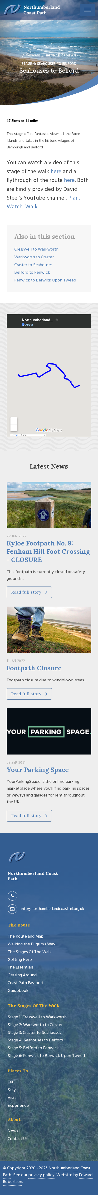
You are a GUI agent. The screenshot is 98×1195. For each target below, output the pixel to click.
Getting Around (22, 975)
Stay (12, 1090)
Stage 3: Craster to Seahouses (34, 1032)
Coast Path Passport (26, 983)
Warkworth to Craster (34, 257)
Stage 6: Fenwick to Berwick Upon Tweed (46, 1055)
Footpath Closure (34, 668)
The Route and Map (26, 936)
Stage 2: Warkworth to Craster (35, 1025)
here (56, 171)
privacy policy (41, 1175)
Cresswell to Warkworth (36, 249)
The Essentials (21, 967)
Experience (18, 1105)
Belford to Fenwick (32, 272)
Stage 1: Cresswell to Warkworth (37, 1017)
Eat (10, 1082)
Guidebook (18, 990)
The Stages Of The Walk (30, 952)
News (13, 1131)
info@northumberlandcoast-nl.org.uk (52, 909)
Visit (12, 1097)
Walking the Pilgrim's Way (31, 944)
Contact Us (18, 1139)
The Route (19, 925)
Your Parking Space (38, 770)
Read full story (27, 592)
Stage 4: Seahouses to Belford (35, 1040)
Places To (18, 1070)
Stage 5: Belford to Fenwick (33, 1048)
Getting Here (20, 959)
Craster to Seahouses (33, 265)
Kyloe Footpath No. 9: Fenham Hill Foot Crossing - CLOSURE (48, 551)
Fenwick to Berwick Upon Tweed (45, 280)
